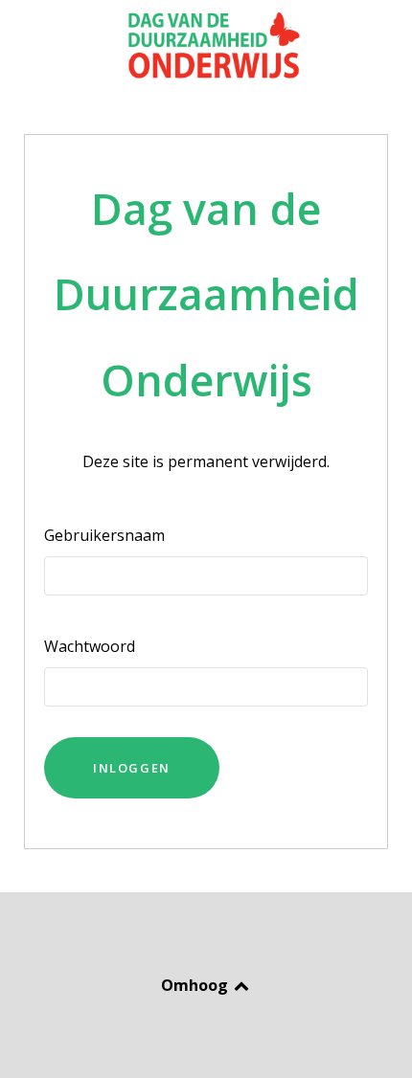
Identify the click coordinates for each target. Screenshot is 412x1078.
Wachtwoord (89, 646)
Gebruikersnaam (104, 535)
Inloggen (132, 767)
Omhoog (196, 985)
